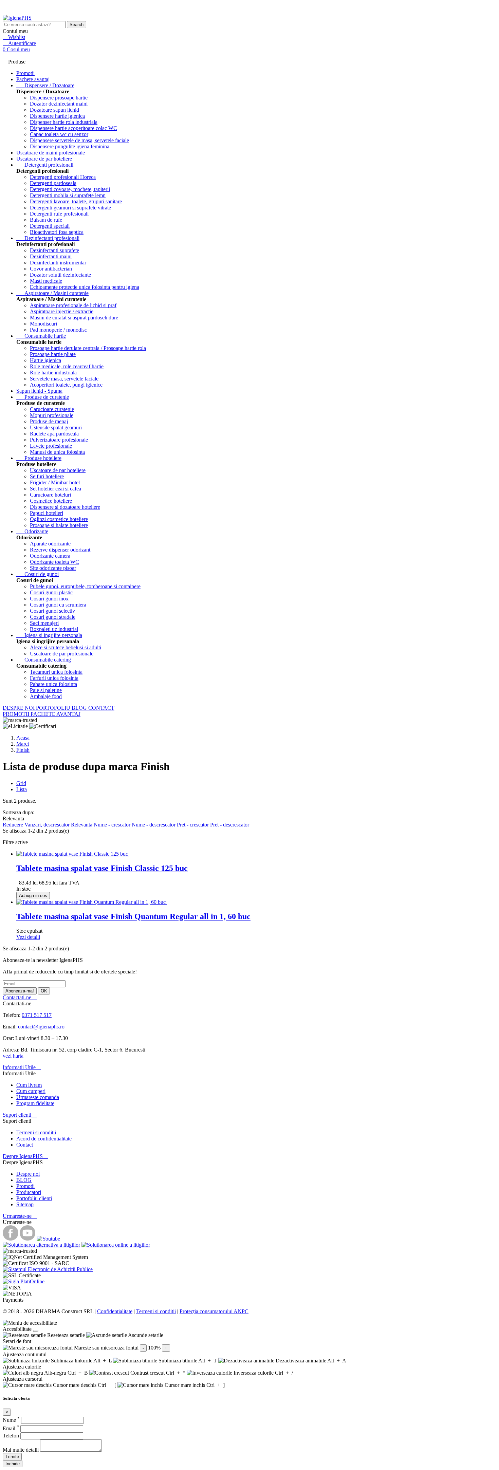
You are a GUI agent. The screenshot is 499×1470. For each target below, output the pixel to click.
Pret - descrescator (229, 824)
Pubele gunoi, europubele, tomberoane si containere (85, 586)
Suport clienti (20, 1115)
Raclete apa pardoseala (54, 433)
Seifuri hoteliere (47, 476)
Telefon (11, 1435)
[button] (249, 1323)
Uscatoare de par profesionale (61, 653)
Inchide (12, 1463)
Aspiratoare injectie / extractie (61, 311)
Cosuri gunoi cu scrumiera (58, 605)
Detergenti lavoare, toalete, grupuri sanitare (76, 201)
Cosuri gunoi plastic (51, 592)
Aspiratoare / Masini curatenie (52, 293)
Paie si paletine (46, 690)
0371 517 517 (37, 1015)
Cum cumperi (30, 1091)
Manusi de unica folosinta (57, 452)
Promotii (25, 1186)
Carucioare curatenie (52, 409)
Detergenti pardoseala (53, 183)
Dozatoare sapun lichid (54, 110)
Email (11, 1428)
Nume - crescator (113, 824)
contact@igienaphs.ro (41, 1026)
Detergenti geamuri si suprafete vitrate (70, 207)
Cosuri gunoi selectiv (52, 611)
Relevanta (82, 824)
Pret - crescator (193, 824)
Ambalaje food (46, 696)
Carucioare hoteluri (50, 495)
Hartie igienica (45, 360)
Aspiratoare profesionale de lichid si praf (73, 305)
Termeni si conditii (36, 1132)
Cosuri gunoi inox (49, 598)
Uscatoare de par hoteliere (44, 159)
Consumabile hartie (41, 336)
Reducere (13, 824)
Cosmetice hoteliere (51, 501)
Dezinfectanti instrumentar (58, 262)
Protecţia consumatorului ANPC (214, 1311)
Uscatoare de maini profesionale (50, 152)
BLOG (80, 708)
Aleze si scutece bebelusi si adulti (65, 647)
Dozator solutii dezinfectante (60, 275)
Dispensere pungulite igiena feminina (69, 146)
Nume (11, 1420)
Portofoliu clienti (34, 1198)
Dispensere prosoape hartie (59, 97)
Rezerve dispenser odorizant (60, 550)
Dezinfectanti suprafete (54, 250)
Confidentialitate (114, 1311)
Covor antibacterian (51, 269)
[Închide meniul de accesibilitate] (35, 1331)
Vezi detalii (28, 937)
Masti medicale (46, 281)
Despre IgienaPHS (25, 1156)
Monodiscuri (43, 324)
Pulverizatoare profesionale (59, 440)
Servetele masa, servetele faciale (64, 379)
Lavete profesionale (51, 446)
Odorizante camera (50, 556)
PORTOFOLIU (54, 708)
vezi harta (13, 1056)
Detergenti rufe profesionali (59, 214)
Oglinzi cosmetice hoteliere (59, 519)
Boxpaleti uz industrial (54, 629)
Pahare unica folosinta (53, 684)
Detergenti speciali (50, 226)
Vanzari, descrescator (47, 824)
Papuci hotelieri (46, 513)
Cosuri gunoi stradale (52, 617)
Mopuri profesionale (51, 415)
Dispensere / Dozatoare (45, 85)
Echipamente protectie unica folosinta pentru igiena (84, 287)
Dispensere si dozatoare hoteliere (65, 507)
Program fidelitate (35, 1103)
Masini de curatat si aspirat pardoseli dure (74, 317)
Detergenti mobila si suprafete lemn (68, 195)
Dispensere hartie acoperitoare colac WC (73, 128)
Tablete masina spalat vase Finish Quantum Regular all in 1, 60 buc (133, 916)
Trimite (12, 1456)
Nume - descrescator (154, 824)
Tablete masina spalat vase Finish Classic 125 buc (102, 868)
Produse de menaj (49, 421)
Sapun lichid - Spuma (39, 391)
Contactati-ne (20, 997)
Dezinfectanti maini (51, 256)
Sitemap (25, 1204)
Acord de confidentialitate (44, 1138)
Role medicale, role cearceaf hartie (67, 366)
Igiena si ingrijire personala (49, 635)
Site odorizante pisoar (53, 568)
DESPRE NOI (19, 708)
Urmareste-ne (20, 1216)
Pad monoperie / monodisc (58, 330)
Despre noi (28, 1174)
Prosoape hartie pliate (53, 354)
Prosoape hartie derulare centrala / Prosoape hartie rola (88, 348)
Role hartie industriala (53, 372)
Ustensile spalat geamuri (56, 427)
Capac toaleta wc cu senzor (59, 134)
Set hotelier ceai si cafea (55, 488)
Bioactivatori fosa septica (57, 232)
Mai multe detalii (21, 1450)
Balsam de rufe (46, 220)
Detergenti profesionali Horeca (63, 177)
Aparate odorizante (50, 543)
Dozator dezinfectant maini (59, 104)
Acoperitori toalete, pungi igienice (66, 385)
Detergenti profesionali (44, 165)
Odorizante (32, 531)
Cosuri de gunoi (37, 574)
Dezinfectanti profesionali (47, 238)
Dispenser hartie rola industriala (63, 122)
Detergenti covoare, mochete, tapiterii (70, 189)
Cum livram (29, 1085)
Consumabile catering (43, 660)
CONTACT (101, 708)
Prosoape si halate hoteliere (59, 525)
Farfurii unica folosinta (54, 678)
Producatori (28, 1192)
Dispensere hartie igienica (57, 116)
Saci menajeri (44, 623)
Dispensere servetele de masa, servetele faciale (79, 140)
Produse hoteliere (38, 458)
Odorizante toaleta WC (54, 562)
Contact (24, 1145)
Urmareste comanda (37, 1097)
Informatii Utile (22, 1067)
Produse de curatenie (42, 397)
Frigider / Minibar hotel (55, 482)
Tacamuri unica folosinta (56, 672)
